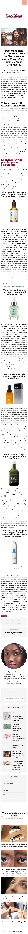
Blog (5, 794)
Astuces (6, 786)
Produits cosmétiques (16, 47)
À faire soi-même (8, 783)
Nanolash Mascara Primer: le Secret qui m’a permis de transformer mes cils (14, 847)
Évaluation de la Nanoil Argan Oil (14, 922)
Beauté (8, 47)
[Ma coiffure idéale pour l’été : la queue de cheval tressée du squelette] (7, 754)
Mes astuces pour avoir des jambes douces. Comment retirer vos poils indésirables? (17, 765)
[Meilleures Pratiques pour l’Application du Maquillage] (7, 726)
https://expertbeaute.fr (19, 931)
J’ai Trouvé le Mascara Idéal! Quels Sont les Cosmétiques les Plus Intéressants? (14, 899)
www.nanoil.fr (19, 286)
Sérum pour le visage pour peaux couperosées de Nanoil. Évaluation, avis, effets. (17, 716)
